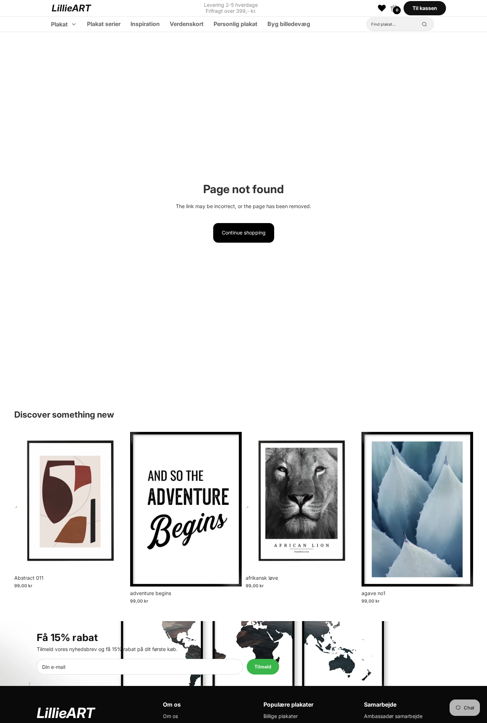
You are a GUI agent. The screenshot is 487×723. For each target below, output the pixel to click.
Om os (170, 716)
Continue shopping (244, 232)
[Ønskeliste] (382, 8)
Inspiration (145, 23)
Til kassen (424, 8)
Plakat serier (104, 23)
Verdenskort (187, 23)
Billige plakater (280, 716)
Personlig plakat (235, 23)
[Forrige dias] (25, 501)
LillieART (71, 8)
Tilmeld (263, 667)
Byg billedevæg (288, 23)
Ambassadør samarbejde (393, 716)
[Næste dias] (115, 501)
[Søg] (424, 24)
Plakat (59, 24)
